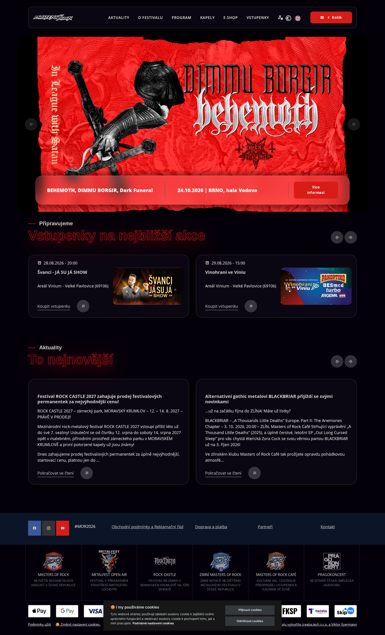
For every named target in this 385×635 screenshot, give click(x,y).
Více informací (316, 190)
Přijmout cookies (250, 610)
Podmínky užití (39, 624)
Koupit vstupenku (53, 306)
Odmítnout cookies (250, 621)
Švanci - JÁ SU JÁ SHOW (62, 272)
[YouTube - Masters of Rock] (62, 528)
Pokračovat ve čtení (55, 473)
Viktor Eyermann (344, 624)
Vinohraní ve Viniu (225, 272)
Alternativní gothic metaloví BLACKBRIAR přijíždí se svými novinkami (269, 399)
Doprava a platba (211, 526)
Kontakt (328, 526)
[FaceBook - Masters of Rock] (34, 528)
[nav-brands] (53, 17)
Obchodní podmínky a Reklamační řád (147, 526)
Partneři (265, 526)
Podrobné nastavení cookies (153, 623)
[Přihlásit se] (280, 17)
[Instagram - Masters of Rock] (48, 528)
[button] (31, 124)
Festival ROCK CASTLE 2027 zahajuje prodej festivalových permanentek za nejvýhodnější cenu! (99, 399)
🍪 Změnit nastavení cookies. (77, 624)
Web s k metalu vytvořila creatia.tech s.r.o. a (294, 624)
